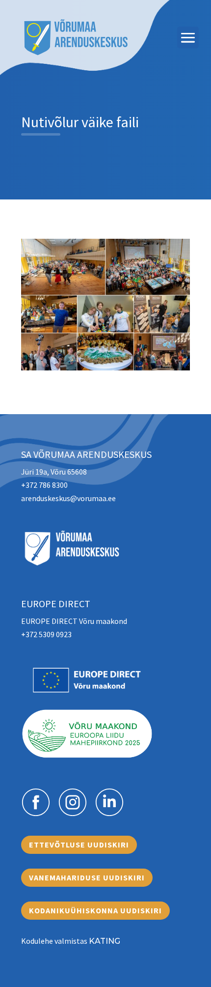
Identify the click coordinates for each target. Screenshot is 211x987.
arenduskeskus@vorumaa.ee (68, 498)
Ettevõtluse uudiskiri (79, 844)
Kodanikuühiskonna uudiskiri (95, 910)
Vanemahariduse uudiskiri (87, 877)
